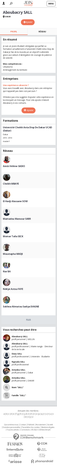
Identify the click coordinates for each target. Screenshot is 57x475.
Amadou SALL (18, 369)
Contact (23, 425)
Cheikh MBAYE (11, 183)
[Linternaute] (14, 449)
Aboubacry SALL (20, 336)
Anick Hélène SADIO (14, 166)
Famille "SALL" (19, 395)
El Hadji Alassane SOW (15, 201)
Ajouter (29, 22)
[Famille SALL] (6, 395)
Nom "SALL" (18, 387)
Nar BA (7, 271)
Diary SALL (17, 353)
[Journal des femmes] (14, 444)
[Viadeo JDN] (42, 455)
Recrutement (41, 425)
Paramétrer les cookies (31, 427)
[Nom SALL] (6, 387)
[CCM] (42, 444)
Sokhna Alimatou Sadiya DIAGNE (21, 306)
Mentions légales (48, 427)
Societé (50, 425)
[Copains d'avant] (14, 455)
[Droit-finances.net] (42, 449)
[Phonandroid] (42, 461)
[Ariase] (14, 461)
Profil (13, 31)
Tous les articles (13, 430)
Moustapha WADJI (13, 253)
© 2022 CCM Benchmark (41, 430)
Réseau (42, 31)
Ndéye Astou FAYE (13, 289)
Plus (28, 319)
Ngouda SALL (18, 361)
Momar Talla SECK (13, 236)
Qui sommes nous (11, 425)
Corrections (25, 430)
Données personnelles (11, 427)
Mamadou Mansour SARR (17, 218)
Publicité (31, 425)
